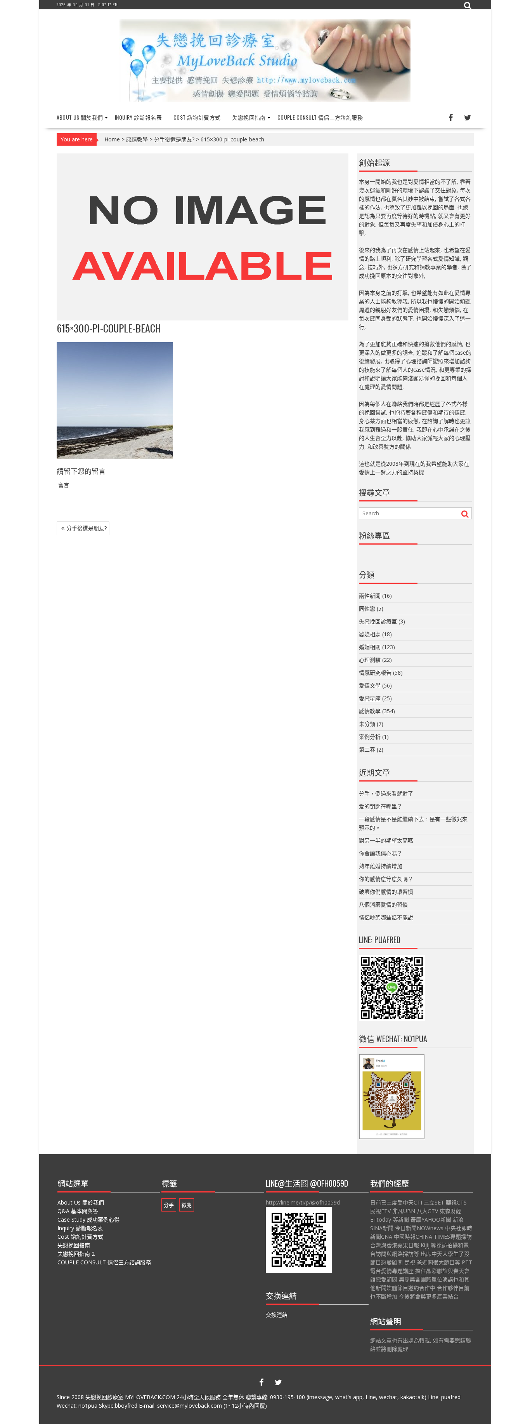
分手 (169, 1204)
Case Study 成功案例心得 (88, 1219)
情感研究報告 (375, 672)
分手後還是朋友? (174, 139)
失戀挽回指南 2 (76, 1253)
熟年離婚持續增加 (380, 866)
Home (112, 139)
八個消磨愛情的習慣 (383, 904)
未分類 (367, 724)
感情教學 (137, 139)
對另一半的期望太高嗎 (386, 840)
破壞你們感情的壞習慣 (386, 891)
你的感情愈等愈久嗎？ (386, 879)
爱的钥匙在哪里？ (380, 806)
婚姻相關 (370, 647)
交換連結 (277, 1314)
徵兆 (187, 1204)
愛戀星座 (370, 698)
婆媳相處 (370, 634)
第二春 (367, 749)
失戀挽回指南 (248, 117)
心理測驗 (370, 659)
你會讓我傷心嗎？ (380, 853)
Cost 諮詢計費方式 (196, 117)
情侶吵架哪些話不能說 (386, 917)
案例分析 (370, 736)
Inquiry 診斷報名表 (138, 117)
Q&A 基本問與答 (77, 1211)
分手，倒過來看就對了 (386, 793)
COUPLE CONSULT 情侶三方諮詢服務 (320, 117)
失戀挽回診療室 (378, 621)
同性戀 (367, 608)
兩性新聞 (370, 595)
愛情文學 (370, 685)
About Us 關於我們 (80, 117)
